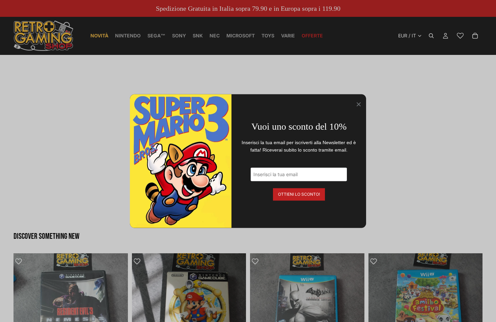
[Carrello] (475, 35)
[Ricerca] (431, 35)
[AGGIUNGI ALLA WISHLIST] (22, 261)
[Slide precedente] (23, 310)
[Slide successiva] (118, 310)
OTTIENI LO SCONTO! (299, 193)
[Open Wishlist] (460, 35)
